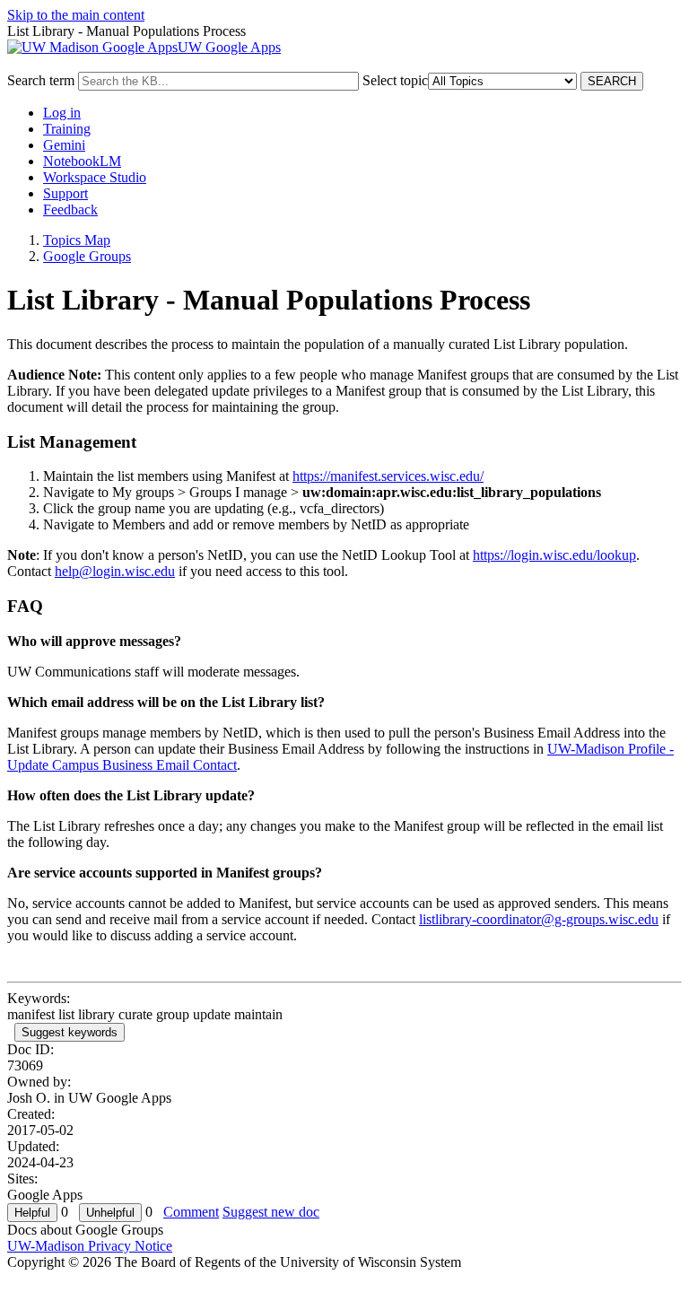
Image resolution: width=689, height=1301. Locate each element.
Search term (40, 80)
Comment (191, 1211)
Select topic (395, 80)
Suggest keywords (70, 1032)
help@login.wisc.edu (115, 571)
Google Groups (87, 256)
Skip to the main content (75, 14)
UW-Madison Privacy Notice (89, 1245)
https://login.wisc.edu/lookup (554, 555)
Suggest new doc (270, 1211)
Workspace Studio (94, 177)
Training (67, 128)
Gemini (64, 145)
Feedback (70, 209)
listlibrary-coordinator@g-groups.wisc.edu (538, 919)
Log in (62, 112)
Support (65, 193)
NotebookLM (82, 161)
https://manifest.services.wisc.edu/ (388, 476)
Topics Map (76, 240)
